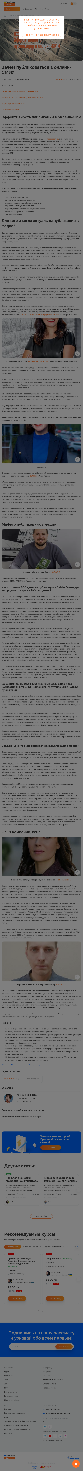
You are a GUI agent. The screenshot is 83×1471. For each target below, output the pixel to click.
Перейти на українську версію (41, 34)
